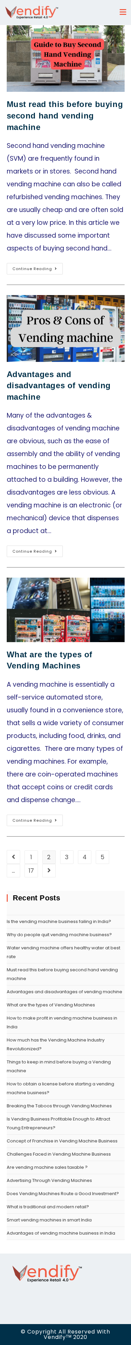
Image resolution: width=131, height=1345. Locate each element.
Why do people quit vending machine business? (59, 934)
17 (31, 870)
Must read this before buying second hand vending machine (65, 115)
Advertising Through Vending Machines (49, 1180)
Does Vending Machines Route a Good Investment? (63, 1193)
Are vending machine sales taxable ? (47, 1167)
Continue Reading (32, 268)
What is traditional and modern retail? (48, 1207)
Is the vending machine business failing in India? (59, 921)
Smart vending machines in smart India (49, 1220)
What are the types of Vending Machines (51, 1005)
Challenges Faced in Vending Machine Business (59, 1154)
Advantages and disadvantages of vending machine (59, 385)
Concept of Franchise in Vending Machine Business (62, 1141)
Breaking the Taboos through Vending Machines (59, 1106)
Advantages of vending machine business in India (61, 1233)
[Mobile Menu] (125, 12)
